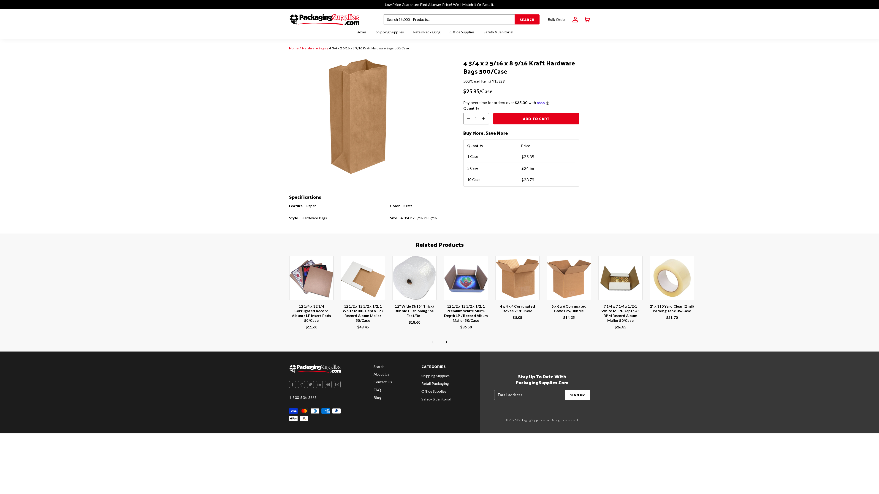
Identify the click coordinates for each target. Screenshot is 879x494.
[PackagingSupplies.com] (324, 19)
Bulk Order (557, 19)
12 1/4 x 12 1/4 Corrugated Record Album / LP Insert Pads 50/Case (311, 313)
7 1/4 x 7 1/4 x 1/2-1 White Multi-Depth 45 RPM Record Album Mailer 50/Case (620, 313)
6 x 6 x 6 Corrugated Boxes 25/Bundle (568, 308)
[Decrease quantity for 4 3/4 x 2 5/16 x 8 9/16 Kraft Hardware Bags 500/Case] (466, 118)
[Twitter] (310, 384)
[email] (337, 384)
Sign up (577, 395)
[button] (587, 20)
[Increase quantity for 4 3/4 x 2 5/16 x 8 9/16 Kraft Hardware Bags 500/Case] (485, 118)
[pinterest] (328, 384)
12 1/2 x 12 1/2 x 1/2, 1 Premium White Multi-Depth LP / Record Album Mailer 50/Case (466, 313)
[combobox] (449, 19)
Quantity (471, 108)
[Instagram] (301, 384)
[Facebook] (292, 384)
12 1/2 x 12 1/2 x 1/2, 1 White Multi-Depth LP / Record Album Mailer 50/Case (363, 313)
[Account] (575, 19)
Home (293, 48)
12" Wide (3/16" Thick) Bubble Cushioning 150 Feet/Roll (414, 311)
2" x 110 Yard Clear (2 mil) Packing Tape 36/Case (672, 308)
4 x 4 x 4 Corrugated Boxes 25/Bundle (517, 308)
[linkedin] (319, 384)
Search (527, 19)
